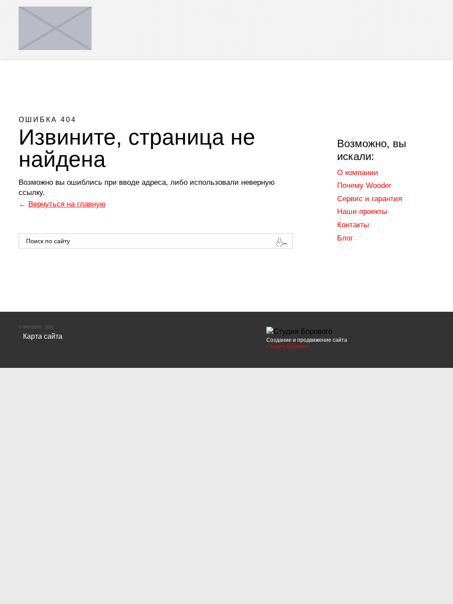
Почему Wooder (364, 185)
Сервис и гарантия (369, 199)
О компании (357, 172)
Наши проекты (362, 211)
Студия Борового (288, 346)
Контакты (353, 225)
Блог (345, 238)
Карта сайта (42, 336)
